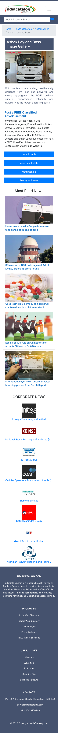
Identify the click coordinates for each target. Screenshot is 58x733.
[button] (8, 80)
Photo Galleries (23, 28)
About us (29, 657)
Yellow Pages (29, 626)
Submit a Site (29, 674)
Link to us (29, 668)
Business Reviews (29, 679)
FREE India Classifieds (29, 637)
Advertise (29, 663)
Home (8, 28)
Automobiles (42, 28)
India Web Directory (29, 615)
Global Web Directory (29, 621)
